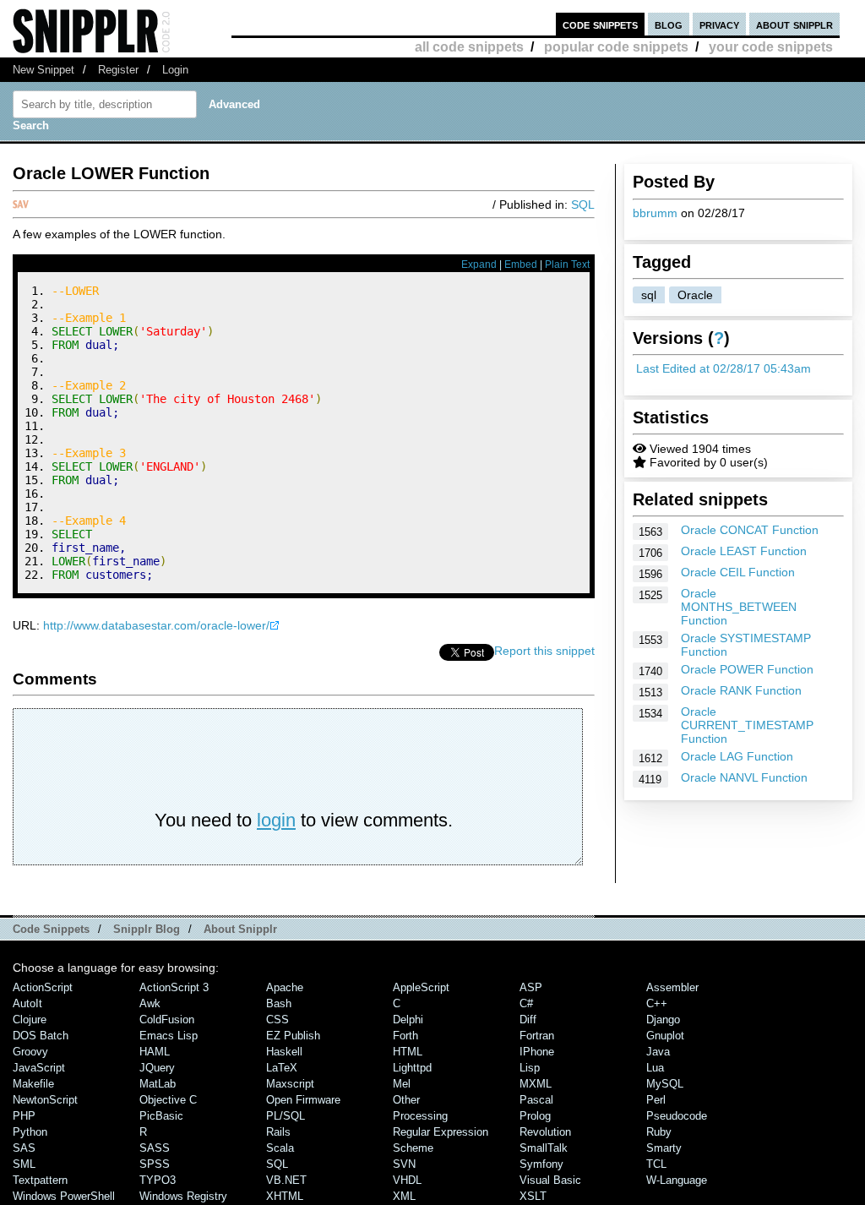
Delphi (408, 1019)
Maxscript (290, 1083)
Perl (656, 1099)
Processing (420, 1116)
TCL (656, 1164)
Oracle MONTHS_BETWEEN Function (739, 606)
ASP (531, 987)
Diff (528, 1019)
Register (118, 69)
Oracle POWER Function (747, 669)
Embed (520, 264)
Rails (278, 1132)
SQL (583, 204)
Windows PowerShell (64, 1196)
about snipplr (794, 24)
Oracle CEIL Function (738, 572)
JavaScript (39, 1067)
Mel (402, 1083)
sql (648, 295)
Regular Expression (440, 1132)
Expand (479, 264)
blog (669, 24)
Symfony (541, 1164)
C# (526, 1003)
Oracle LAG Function (737, 756)
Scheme (413, 1148)
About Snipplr (240, 929)
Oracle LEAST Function (744, 551)
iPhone (537, 1051)
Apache (284, 987)
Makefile (33, 1083)
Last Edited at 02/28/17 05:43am (723, 368)
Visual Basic (550, 1180)
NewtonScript (45, 1099)
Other (406, 1099)
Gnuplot (665, 1035)
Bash (278, 1003)
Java (658, 1051)
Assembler (672, 987)
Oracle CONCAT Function (750, 530)
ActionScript (43, 987)
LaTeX (281, 1067)
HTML (407, 1051)
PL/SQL (285, 1116)
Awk (149, 1003)
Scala (280, 1148)
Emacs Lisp (168, 1035)
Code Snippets (51, 929)
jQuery (157, 1067)
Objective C (168, 1099)
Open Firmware (303, 1099)
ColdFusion (166, 1019)
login (276, 820)
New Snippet (43, 69)
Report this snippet (544, 650)
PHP (24, 1116)
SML (24, 1164)
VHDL (407, 1180)
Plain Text (567, 264)
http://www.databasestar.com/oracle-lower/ (156, 625)
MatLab (157, 1083)
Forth (405, 1035)
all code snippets (469, 47)
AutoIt (27, 1003)
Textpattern (40, 1180)
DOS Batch (40, 1035)
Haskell (284, 1051)
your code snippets (771, 47)
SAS (24, 1148)
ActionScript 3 (174, 987)
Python (30, 1132)
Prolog (535, 1116)
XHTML (284, 1196)
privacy (719, 24)
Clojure (29, 1019)
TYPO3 (157, 1180)
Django (663, 1019)
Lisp (530, 1067)
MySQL (664, 1083)
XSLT (533, 1196)
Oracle (695, 295)
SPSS (154, 1164)
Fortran (537, 1035)
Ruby (659, 1132)
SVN (404, 1164)
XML (404, 1196)
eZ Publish (293, 1035)
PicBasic (161, 1116)
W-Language (676, 1180)
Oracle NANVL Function (744, 777)
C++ (656, 1003)
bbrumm (655, 213)
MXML (536, 1083)
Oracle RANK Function (741, 690)
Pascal (536, 1099)
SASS (154, 1148)
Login (175, 69)
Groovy (30, 1051)
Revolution (545, 1132)
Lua (655, 1067)
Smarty (664, 1148)
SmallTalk (544, 1148)
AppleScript (421, 987)
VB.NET (286, 1180)
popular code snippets (616, 47)
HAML (154, 1051)
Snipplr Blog (146, 929)
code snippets (600, 24)
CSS (277, 1019)
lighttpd (412, 1067)
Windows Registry (183, 1196)
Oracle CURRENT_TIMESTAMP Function (747, 725)
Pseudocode (676, 1116)
